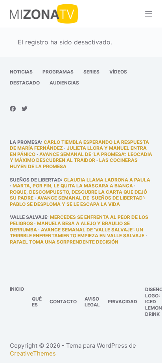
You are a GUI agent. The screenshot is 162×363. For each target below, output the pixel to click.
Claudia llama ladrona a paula (107, 180)
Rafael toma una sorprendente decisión (64, 242)
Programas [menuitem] (58, 72)
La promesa (25, 142)
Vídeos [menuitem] (118, 72)
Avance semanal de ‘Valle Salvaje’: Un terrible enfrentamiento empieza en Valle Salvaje (77, 233)
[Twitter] (25, 109)
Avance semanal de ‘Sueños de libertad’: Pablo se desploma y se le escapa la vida (77, 201)
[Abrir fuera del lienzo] (148, 13)
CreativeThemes (33, 353)
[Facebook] (13, 109)
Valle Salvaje (28, 217)
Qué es (37, 302)
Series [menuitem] (91, 72)
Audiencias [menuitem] (64, 83)
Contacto (63, 301)
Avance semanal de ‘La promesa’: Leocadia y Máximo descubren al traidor (81, 157)
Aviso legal (92, 302)
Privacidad (122, 301)
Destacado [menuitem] (25, 83)
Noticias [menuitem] (21, 72)
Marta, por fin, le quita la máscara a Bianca (73, 186)
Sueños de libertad (35, 180)
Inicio (17, 289)
